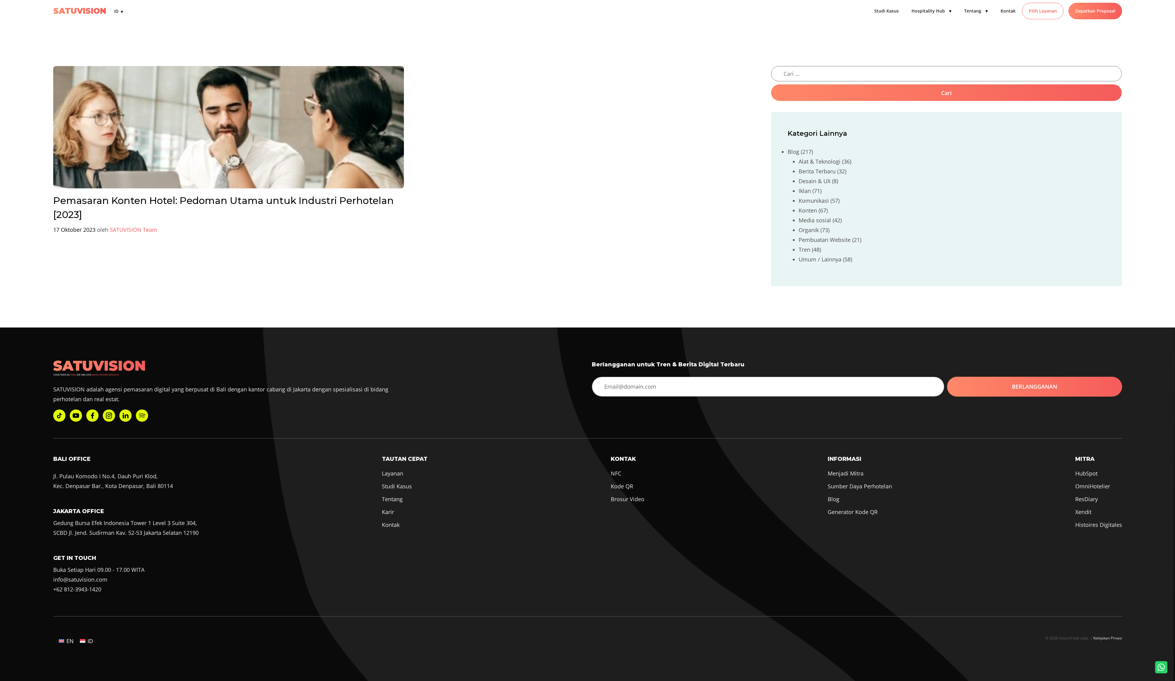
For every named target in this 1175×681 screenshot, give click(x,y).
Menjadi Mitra (846, 473)
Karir (388, 512)
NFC (616, 473)
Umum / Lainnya (820, 259)
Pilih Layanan (1043, 11)
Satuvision (79, 11)
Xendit (1083, 512)
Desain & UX (814, 181)
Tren (804, 249)
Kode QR (622, 486)
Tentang (976, 11)
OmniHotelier (1092, 486)
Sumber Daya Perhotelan (860, 486)
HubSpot (1086, 473)
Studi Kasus (886, 11)
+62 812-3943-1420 (77, 589)
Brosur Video (627, 499)
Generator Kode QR (853, 512)
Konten (808, 210)
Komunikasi (814, 200)
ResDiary (1086, 499)
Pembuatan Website (825, 239)
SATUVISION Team (133, 229)
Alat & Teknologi (820, 161)
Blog (793, 151)
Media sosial (815, 220)
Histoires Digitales (1098, 524)
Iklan (805, 190)
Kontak (1008, 11)
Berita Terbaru (817, 171)
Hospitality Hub (931, 11)
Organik (809, 230)
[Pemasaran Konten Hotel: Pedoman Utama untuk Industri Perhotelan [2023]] (228, 129)
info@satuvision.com (80, 579)
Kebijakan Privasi (1107, 637)
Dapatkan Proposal (1095, 11)
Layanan (392, 473)
